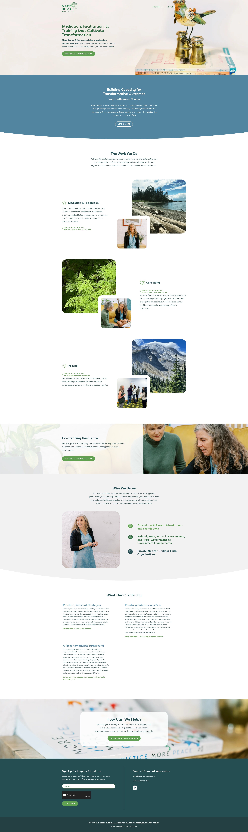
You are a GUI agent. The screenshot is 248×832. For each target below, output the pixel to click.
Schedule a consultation (79, 54)
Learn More (124, 124)
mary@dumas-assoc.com (144, 776)
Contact (182, 7)
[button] (158, 7)
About (170, 7)
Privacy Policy (152, 823)
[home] (69, 7)
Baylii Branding (131, 826)
